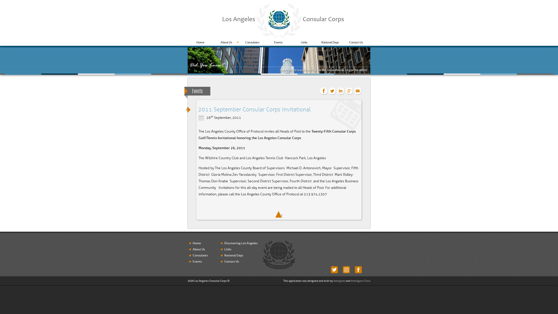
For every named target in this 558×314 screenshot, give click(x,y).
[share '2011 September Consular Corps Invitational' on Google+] (349, 91)
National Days (330, 42)
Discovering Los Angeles (241, 243)
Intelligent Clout (360, 281)
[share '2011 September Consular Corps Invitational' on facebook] (324, 91)
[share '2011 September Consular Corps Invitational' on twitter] (332, 91)
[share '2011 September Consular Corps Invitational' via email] (358, 91)
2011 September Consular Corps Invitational (254, 109)
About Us (226, 42)
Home (200, 42)
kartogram (339, 281)
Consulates (252, 42)
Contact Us (356, 42)
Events (278, 42)
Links (304, 42)
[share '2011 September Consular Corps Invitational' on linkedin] (341, 91)
